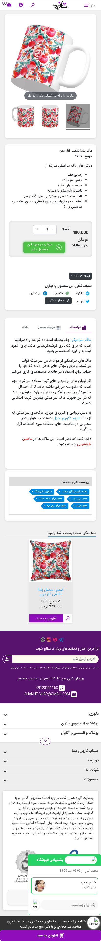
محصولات (91, 779)
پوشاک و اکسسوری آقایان (80, 733)
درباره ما (92, 760)
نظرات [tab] (25, 327)
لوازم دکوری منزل (66, 418)
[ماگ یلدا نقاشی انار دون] (78, 117)
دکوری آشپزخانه (43, 491)
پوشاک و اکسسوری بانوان (80, 723)
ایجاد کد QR (81, 276)
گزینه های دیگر (59, 300)
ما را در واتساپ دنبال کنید (43, 639)
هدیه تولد (81, 506)
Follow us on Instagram (49, 639)
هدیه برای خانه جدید (50, 499)
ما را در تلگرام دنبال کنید (61, 639)
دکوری (94, 714)
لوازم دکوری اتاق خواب (74, 491)
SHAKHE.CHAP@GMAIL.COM (50, 694)
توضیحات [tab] (78, 328)
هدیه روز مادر (79, 499)
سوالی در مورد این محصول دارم (39, 247)
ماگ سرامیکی (80, 340)
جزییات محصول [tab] (49, 328)
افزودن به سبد (50, 935)
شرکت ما (92, 770)
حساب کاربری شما (85, 751)
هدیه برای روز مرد (56, 506)
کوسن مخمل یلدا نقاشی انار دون (50, 591)
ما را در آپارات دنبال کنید (55, 639)
